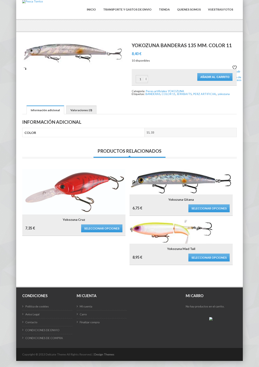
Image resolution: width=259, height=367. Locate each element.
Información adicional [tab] (45, 110)
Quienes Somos (189, 9)
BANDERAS (152, 94)
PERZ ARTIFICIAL (205, 94)
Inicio (91, 9)
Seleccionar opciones (101, 228)
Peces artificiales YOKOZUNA (165, 91)
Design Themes (104, 354)
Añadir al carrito (214, 77)
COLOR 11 (168, 94)
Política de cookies (37, 306)
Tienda (164, 9)
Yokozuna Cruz (74, 219)
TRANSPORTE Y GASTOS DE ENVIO (127, 9)
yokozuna (224, 94)
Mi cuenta (86, 306)
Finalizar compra (90, 322)
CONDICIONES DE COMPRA (44, 338)
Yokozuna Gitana (181, 199)
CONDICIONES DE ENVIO (42, 330)
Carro (83, 314)
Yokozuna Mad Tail (181, 249)
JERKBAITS (184, 94)
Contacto (31, 322)
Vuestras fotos (220, 9)
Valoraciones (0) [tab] (81, 110)
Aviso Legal (32, 314)
